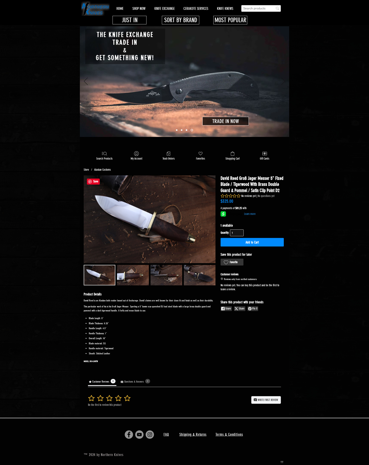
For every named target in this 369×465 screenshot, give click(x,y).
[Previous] (86, 82)
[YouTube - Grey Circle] (139, 434)
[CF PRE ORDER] (181, 130)
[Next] (283, 82)
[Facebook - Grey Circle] (129, 434)
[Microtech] (176, 130)
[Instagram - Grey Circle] (150, 434)
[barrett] (186, 130)
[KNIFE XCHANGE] (192, 130)
